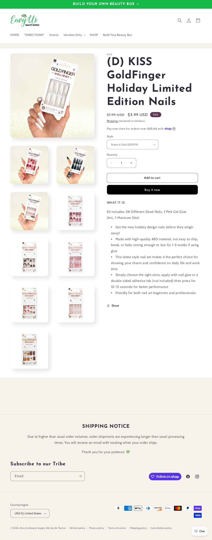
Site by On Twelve (56, 528)
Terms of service (117, 528)
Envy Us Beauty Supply (33, 528)
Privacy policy (96, 528)
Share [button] (115, 305)
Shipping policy (138, 528)
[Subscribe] (80, 476)
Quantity (112, 154)
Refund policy (77, 528)
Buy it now (152, 190)
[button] (74, 34)
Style (110, 136)
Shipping (112, 120)
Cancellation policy (161, 528)
